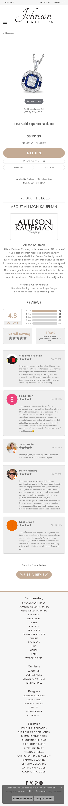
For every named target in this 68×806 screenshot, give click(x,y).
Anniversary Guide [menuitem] (34, 767)
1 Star (28, 323)
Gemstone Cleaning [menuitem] (34, 763)
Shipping (18, 167)
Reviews (34, 302)
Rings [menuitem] (34, 622)
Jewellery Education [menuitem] (34, 728)
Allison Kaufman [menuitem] (34, 695)
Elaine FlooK (26, 395)
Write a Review (34, 574)
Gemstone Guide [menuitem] (34, 747)
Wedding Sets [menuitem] (34, 658)
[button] (44, 2)
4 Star (28, 314)
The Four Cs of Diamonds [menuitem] (34, 732)
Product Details (34, 198)
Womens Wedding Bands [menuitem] (34, 606)
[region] (34, 74)
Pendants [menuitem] (34, 642)
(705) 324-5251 (34, 112)
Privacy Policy (45, 787)
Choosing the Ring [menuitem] (34, 739)
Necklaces (9, 33)
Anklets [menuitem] (34, 626)
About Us (34, 670)
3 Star (28, 317)
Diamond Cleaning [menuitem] (34, 759)
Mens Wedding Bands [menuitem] (34, 610)
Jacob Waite (26, 444)
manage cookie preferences (31, 791)
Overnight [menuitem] (33, 715)
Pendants (30, 291)
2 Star (28, 320)
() (60, 311)
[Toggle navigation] (5, 22)
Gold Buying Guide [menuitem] (34, 771)
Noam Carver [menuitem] (34, 711)
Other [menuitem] (34, 650)
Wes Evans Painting (30, 355)
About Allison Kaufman (34, 206)
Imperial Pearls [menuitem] (34, 703)
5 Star (28, 311)
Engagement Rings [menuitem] (34, 602)
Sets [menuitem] (34, 654)
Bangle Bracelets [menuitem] (34, 634)
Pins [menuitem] (34, 646)
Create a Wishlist (34, 678)
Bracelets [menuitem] (34, 630)
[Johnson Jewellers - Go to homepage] (34, 16)
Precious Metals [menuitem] (34, 751)
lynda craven (26, 521)
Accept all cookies (44, 798)
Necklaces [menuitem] (33, 618)
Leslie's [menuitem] (34, 707)
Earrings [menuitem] (34, 614)
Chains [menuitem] (34, 638)
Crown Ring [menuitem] (34, 699)
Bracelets (16, 288)
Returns (49, 167)
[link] (8, 2)
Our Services (34, 674)
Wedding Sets (47, 291)
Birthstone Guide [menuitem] (34, 743)
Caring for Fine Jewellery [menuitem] (34, 755)
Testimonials (34, 682)
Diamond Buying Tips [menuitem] (34, 736)
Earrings (26, 288)
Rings (46, 288)
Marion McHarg (28, 470)
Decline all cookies (22, 798)
